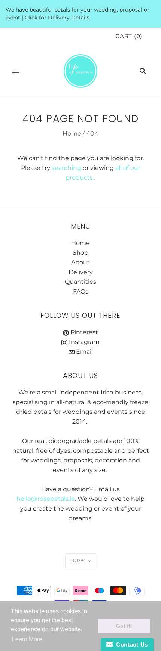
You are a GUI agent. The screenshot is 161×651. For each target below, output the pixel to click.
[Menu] (15, 71)
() (128, 36)
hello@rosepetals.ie (45, 498)
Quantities (80, 281)
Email (84, 351)
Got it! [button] (124, 626)
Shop (80, 252)
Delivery (81, 272)
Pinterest (83, 332)
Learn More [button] (27, 639)
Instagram (83, 341)
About (80, 262)
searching (66, 167)
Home (72, 133)
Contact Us (130, 644)
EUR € (77, 561)
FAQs (80, 291)
